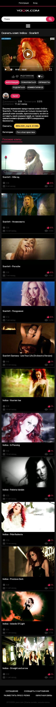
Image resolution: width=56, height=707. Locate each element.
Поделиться (19, 87)
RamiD (15, 96)
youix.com (20, 702)
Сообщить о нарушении (36, 691)
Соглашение (12, 691)
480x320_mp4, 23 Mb (27, 126)
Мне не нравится (17, 76)
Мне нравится (13, 76)
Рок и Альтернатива (26, 132)
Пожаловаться (28, 82)
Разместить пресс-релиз (17, 695)
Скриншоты (44, 82)
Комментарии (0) (35, 87)
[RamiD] (6, 96)
